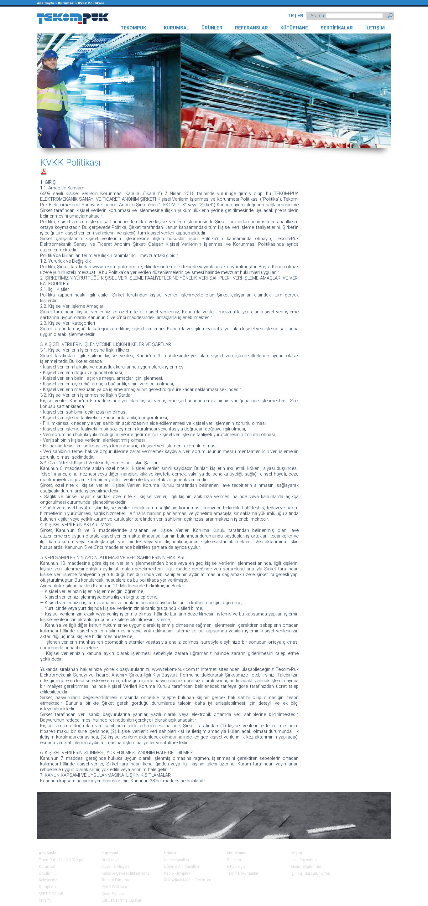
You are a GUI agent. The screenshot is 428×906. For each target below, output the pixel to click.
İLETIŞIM (375, 28)
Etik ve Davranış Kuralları (122, 900)
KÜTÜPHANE (294, 28)
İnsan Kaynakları (303, 860)
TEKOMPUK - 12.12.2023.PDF (134, 29)
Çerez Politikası (114, 894)
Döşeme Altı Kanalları (181, 866)
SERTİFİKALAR (337, 28)
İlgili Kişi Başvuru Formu (310, 873)
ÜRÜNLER (211, 28)
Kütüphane (48, 887)
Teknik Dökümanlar (242, 873)
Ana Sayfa (45, 3)
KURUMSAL (176, 28)
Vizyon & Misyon (115, 866)
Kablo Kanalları (176, 860)
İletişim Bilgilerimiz (305, 866)
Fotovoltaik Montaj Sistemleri (187, 880)
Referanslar (48, 880)
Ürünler (45, 873)
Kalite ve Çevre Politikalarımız (125, 873)
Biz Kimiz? (110, 860)
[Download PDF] (43, 170)
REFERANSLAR (251, 28)
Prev (45, 90)
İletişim (45, 900)
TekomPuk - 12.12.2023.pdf (62, 860)
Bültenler (234, 860)
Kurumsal (66, 3)
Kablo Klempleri (177, 873)
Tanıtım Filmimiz (116, 880)
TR (291, 15)
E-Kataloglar (237, 866)
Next (383, 90)
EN (300, 15)
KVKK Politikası (91, 3)
